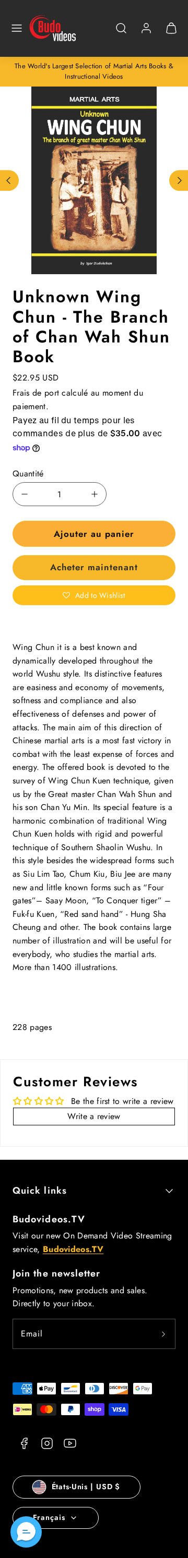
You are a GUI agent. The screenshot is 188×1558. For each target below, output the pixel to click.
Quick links (40, 1190)
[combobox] (121, 34)
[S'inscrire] (163, 1334)
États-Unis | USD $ (86, 1486)
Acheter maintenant (94, 567)
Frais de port (36, 393)
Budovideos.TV (49, 1219)
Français (49, 1517)
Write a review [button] (93, 1116)
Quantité (28, 474)
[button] (16, 28)
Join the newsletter (57, 1273)
